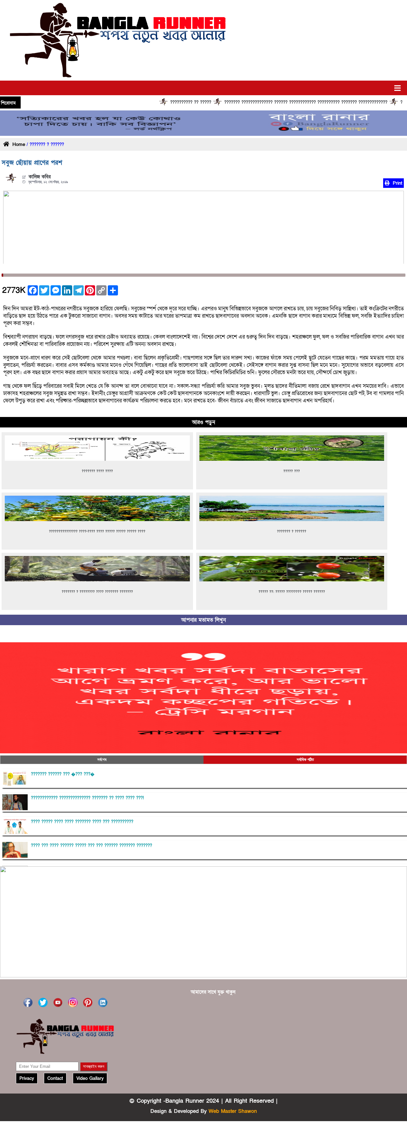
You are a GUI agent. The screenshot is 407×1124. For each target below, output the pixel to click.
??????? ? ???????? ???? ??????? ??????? (97, 592)
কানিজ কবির (40, 177)
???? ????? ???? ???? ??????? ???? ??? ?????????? (82, 822)
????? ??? (291, 471)
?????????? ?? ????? (143, 102)
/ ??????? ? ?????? (44, 145)
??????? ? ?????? (291, 531)
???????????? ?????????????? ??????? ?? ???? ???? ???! (87, 798)
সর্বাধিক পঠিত (305, 759)
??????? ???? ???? (97, 471)
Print (396, 183)
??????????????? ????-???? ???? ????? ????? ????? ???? (97, 531)
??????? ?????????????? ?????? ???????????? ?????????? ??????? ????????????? (258, 102)
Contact (55, 1078)
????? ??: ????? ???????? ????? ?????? (292, 592)
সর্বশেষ (102, 759)
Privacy (26, 1078)
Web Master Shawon (233, 1111)
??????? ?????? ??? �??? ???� (62, 774)
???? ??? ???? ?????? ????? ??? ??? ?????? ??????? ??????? (91, 846)
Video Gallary (90, 1078)
